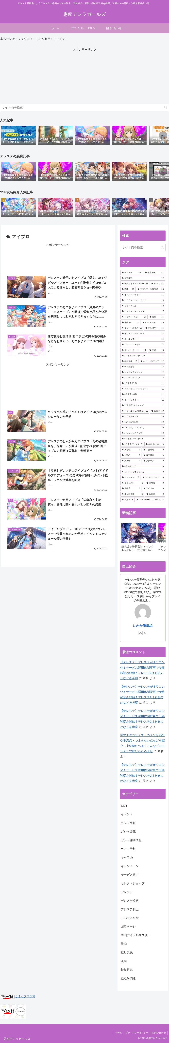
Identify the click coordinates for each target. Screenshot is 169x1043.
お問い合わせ (159, 1032)
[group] (18, 135)
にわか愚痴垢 (143, 625)
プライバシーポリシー (137, 1032)
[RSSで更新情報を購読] (145, 633)
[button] (166, 107)
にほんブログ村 (25, 996)
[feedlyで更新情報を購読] (140, 633)
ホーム (118, 1032)
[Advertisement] (84, 75)
